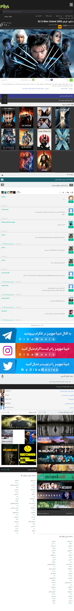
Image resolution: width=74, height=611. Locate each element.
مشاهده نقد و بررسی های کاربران (64, 179)
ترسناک (53, 546)
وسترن (53, 596)
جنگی (70, 555)
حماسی (16, 494)
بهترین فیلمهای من (69, 404)
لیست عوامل (59, 16)
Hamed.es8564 (5, 298)
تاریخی (69, 546)
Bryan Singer (64, 88)
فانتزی (69, 574)
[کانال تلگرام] (37, 342)
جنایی (53, 551)
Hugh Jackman (32, 88)
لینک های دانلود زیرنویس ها (66, 100)
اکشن (72, 18)
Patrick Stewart (40, 88)
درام (54, 560)
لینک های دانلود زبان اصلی (66, 96)
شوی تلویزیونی (51, 564)
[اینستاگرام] (37, 357)
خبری (70, 560)
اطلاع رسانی (38, 16)
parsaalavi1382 (5, 272)
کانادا (46, 80)
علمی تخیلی (67, 18)
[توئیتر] (37, 373)
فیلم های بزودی (32, 469)
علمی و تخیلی (14, 508)
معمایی (69, 587)
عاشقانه (69, 569)
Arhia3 (3, 197)
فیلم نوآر (53, 574)
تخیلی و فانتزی (14, 485)
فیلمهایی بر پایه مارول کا (68, 395)
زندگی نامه (68, 564)
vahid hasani (4, 209)
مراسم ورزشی (68, 583)
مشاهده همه (40, 412)
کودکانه (16, 531)
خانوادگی (52, 555)
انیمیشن (69, 541)
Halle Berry (25, 88)
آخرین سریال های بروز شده (65, 412)
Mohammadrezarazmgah (8, 222)
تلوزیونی (69, 551)
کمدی (70, 601)
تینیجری (72, 408)
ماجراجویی (61, 18)
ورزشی (69, 596)
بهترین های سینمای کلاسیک (67, 391)
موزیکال (69, 592)
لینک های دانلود (69, 16)
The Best (71, 399)
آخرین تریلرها (32, 412)
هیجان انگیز (52, 592)
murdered (4, 311)
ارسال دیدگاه (49, 16)
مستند (53, 583)
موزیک (53, 587)
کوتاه (53, 601)
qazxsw (3, 234)
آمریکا (49, 80)
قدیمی (69, 578)
